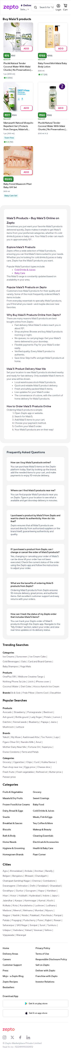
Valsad (28, 930)
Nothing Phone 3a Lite (14, 681)
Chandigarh (41, 876)
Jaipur (55, 895)
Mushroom (8, 727)
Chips (29, 762)
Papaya (44, 722)
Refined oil (41, 772)
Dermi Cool (42, 692)
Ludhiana (50, 905)
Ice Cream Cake (37, 656)
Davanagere (9, 885)
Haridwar (51, 890)
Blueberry (34, 722)
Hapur (41, 890)
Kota (15, 905)
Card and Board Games (40, 661)
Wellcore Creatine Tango (30, 676)
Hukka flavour (48, 762)
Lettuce (20, 727)
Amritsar (38, 871)
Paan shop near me (12, 767)
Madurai (7, 910)
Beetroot (48, 712)
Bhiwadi (29, 876)
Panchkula (46, 915)
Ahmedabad (16, 871)
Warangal (21, 935)
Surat (42, 925)
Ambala (28, 871)
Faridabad (42, 885)
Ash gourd (8, 717)
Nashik (16, 915)
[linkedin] (30, 1037)
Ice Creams (8, 656)
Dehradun (22, 885)
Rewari (57, 920)
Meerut (17, 910)
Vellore (48, 930)
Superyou (47, 747)
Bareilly (49, 871)
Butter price (55, 772)
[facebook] (22, 1037)
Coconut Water (10, 686)
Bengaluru (17, 876)
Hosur (13, 895)
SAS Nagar (22, 925)
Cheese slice (43, 767)
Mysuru (49, 910)
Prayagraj (16, 920)
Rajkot (48, 920)
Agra (5, 871)
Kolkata (6, 905)
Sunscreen (21, 656)
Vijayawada (8, 935)
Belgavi (6, 876)
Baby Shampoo (10, 666)
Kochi (50, 900)
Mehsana (28, 910)
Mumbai (39, 910)
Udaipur (7, 930)
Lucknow (39, 905)
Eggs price (29, 767)
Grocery (7, 762)
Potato (47, 717)
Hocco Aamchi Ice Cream (46, 686)
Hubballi (22, 895)
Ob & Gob (15, 692)
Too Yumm (46, 737)
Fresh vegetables (25, 772)
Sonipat (33, 925)
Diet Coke (26, 686)
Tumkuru (51, 925)
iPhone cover (42, 681)
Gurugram (30, 890)
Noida (25, 915)
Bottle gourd (21, 717)
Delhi (32, 885)
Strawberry (19, 712)
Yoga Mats (25, 666)
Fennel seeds (20, 722)
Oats (23, 661)
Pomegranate (34, 712)
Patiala (6, 920)
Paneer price (9, 777)
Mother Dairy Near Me (14, 747)
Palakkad (34, 915)
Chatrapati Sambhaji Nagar (16, 880)
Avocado (7, 712)
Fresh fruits (8, 772)
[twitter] (14, 1037)
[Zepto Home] (10, 7)
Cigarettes (18, 762)
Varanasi (38, 930)
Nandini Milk (27, 742)
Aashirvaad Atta (31, 737)
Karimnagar (30, 900)
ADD (26, 48)
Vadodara (18, 930)
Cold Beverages (11, 661)
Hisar (5, 895)
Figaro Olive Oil (11, 742)
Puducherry (29, 920)
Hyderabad (34, 895)
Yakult (6, 737)
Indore (46, 895)
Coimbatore (49, 880)
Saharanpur (8, 925)
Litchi (31, 681)
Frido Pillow (28, 692)
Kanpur (18, 900)
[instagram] (7, 1037)
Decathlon (55, 692)
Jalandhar (8, 900)
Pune (40, 920)
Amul (38, 742)
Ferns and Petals (30, 752)
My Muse (16, 737)
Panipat (58, 915)
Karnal (41, 900)
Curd (36, 762)
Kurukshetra (26, 905)
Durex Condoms (11, 752)
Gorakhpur (8, 890)
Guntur (19, 890)
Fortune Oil (34, 747)
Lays (56, 737)
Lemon (56, 717)
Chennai (36, 880)
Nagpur (6, 915)
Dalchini (7, 722)
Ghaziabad (55, 885)
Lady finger (36, 717)
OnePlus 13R (9, 676)
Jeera (53, 722)
